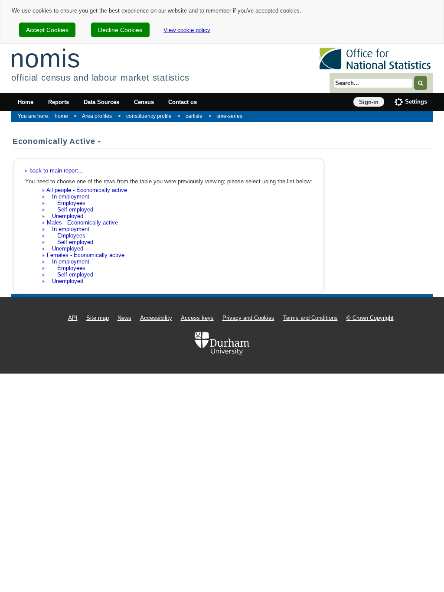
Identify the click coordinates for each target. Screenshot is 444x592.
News (124, 318)
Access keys (197, 318)
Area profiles (97, 116)
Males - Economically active (82, 222)
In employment (68, 196)
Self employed (70, 209)
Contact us (182, 102)
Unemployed (65, 216)
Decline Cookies (120, 29)
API (73, 318)
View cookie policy (186, 30)
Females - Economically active (85, 255)
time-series (229, 116)
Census (144, 102)
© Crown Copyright (370, 318)
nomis (45, 58)
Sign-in (369, 102)
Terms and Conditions (310, 318)
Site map (97, 318)
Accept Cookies (47, 29)
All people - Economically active (86, 190)
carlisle (194, 116)
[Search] (420, 83)
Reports (58, 102)
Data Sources (101, 102)
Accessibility (156, 318)
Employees (66, 203)
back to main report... (56, 170)
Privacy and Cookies (248, 318)
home (61, 116)
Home (25, 102)
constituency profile (149, 116)
